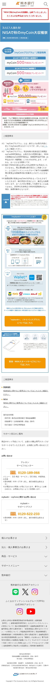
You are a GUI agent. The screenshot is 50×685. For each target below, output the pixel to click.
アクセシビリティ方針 (40, 643)
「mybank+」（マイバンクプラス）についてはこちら (25, 321)
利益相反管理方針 (27, 632)
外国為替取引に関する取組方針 (25, 634)
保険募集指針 (6, 634)
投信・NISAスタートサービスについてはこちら (25, 363)
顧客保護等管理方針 (18, 623)
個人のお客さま (9, 538)
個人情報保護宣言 (21, 626)
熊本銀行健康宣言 (37, 646)
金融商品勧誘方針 (37, 626)
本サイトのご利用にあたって (19, 643)
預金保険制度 (41, 632)
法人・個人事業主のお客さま (16, 547)
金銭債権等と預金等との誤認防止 (15, 646)
